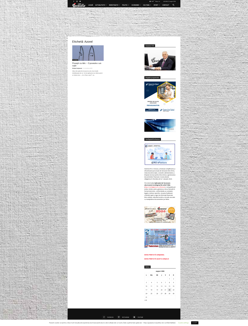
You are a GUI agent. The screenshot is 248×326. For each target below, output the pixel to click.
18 (151, 290)
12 (157, 286)
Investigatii (113, 5)
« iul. (145, 300)
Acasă (90, 5)
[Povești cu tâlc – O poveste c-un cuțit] (88, 53)
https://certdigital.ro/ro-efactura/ (155, 187)
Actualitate (100, 5)
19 (157, 290)
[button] (173, 5)
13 (161, 286)
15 (169, 286)
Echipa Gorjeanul (77, 68)
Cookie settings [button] (183, 323)
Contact (165, 5)
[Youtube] (80, 1)
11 (151, 286)
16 (173, 286)
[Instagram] (76, 1)
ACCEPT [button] (194, 323)
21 (165, 290)
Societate (75, 60)
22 (169, 290)
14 (165, 286)
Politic (124, 5)
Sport (156, 5)
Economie (135, 5)
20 (161, 290)
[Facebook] (73, 1)
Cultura (146, 5)
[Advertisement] (124, 21)
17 (146, 290)
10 (146, 286)
